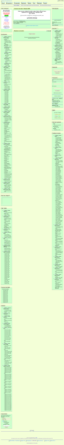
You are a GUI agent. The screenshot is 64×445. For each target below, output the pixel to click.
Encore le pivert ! (7, 87)
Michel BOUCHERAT (59, 150)
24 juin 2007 (6, 102)
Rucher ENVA (6, 104)
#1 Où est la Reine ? (8, 177)
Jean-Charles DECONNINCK (57, 184)
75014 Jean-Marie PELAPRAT (58, 165)
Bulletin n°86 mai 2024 (8, 371)
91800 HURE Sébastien (57, 263)
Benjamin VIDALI (58, 222)
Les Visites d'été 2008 (8, 357)
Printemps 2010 (7, 276)
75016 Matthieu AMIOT (59, 166)
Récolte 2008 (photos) (8, 355)
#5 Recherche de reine (8, 173)
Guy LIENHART (58, 203)
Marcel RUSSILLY (58, 53)
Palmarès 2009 (5, 300)
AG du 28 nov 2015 (7, 332)
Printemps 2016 (7, 264)
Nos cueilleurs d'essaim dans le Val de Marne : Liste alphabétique (58, 287)
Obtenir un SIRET (7, 220)
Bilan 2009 (6, 350)
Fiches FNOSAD (6, 123)
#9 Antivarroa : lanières (8, 136)
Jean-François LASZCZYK (57, 200)
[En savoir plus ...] (40, 440)
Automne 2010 (7, 275)
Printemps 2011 (7, 274)
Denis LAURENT (58, 201)
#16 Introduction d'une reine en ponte (7, 155)
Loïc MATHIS (58, 205)
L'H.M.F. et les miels (59, 40)
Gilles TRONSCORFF (59, 220)
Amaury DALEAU (58, 181)
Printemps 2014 (7, 268)
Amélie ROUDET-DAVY (59, 215)
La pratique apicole (7, 37)
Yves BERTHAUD (58, 137)
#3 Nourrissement (7, 175)
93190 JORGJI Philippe (59, 238)
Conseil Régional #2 (8, 326)
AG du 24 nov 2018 (7, 330)
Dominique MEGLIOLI (59, 207)
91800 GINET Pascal (59, 261)
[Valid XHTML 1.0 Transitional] (14, 440)
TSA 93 (56, 156)
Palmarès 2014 (5, 297)
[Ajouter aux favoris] (57, 106)
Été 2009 (6, 278)
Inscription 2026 (5, 290)
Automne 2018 (7, 260)
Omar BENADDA (58, 171)
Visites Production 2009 (8, 351)
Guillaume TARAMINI (59, 217)
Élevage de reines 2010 (58, 46)
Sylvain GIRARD (58, 190)
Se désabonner (6, 422)
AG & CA (7, 328)
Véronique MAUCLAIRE (57, 145)
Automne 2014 (7, 267)
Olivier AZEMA (58, 169)
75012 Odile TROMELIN (57, 163)
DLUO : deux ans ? (59, 41)
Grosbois (5, 317)
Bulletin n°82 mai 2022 (8, 376)
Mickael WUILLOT (58, 223)
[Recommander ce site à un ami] (58, 106)
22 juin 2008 (6, 101)
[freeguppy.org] (29, 440)
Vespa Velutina (6, 67)
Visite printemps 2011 (8, 345)
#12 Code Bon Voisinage (6, 162)
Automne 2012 (7, 271)
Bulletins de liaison (7, 366)
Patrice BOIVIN (58, 173)
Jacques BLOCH (58, 172)
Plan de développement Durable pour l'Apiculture (7, 227)
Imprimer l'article (35, 25)
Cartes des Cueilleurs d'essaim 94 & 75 (58, 285)
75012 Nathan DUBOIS (59, 161)
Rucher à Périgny (6, 112)
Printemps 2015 (7, 266)
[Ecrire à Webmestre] (55, 106)
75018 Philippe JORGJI (59, 167)
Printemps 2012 (7, 272)
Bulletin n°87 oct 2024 (8, 370)
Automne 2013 (7, 269)
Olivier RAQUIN (58, 212)
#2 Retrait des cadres (8, 176)
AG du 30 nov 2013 (7, 334)
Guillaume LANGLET (59, 198)
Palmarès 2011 (5, 298)
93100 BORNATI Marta (59, 226)
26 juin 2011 (6, 98)
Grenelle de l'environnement (6, 225)
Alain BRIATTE (58, 174)
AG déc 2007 (7, 282)
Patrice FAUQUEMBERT (57, 142)
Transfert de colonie (8, 41)
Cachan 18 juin (7, 231)
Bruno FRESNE (58, 189)
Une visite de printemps (6, 39)
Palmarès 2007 (5, 302)
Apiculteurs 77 (57, 268)
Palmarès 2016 (5, 295)
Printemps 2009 (7, 279)
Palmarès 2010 (5, 299)
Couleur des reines (7, 147)
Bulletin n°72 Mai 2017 (8, 389)
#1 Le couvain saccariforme (6, 125)
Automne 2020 (7, 257)
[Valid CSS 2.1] (52, 440)
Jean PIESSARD (58, 50)
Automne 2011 (7, 273)
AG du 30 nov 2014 (7, 333)
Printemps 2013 (7, 270)
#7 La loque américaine (8, 134)
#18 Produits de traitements (7, 151)
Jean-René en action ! (8, 181)
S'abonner (5, 421)
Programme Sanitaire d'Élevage (7, 246)
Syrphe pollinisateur (59, 34)
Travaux (6, 51)
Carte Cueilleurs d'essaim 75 (58, 283)
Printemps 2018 (7, 261)
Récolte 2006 (7, 364)
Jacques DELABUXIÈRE (57, 52)
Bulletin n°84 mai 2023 (8, 374)
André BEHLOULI (58, 149)
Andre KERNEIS (58, 56)
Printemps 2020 (7, 258)
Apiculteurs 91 (57, 257)
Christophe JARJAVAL (59, 194)
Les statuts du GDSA (8, 236)
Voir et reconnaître (58, 61)
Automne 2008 (7, 281)
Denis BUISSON (58, 175)
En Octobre (6, 53)
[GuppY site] (22, 440)
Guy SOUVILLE (58, 54)
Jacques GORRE (58, 143)
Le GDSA (7, 233)
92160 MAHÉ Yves (58, 250)
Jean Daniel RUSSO (59, 216)
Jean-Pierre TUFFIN (59, 221)
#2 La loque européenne (6, 126)
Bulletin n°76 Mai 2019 (8, 383)
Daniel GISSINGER (59, 191)
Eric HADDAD (58, 193)
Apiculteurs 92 (57, 247)
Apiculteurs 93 (57, 225)
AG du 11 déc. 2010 (8, 337)
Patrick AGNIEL (58, 168)
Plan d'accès (6, 85)
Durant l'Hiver (6, 64)
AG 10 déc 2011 (7, 336)
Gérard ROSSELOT (59, 214)
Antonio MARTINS (58, 204)
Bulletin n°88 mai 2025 (8, 369)
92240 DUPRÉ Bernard (59, 251)
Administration (6, 216)
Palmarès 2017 (5, 294)
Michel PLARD (58, 211)
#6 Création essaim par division (7, 172)
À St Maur (59, 112)
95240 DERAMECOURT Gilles (58, 277)
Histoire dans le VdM (7, 189)
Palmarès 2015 (5, 296)
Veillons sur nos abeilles (57, 60)
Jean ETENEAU (58, 187)
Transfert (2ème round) (8, 362)
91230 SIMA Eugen (58, 260)
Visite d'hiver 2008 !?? (8, 360)
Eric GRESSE (58, 192)
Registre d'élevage (7, 223)
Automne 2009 (7, 277)
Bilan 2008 (6, 354)
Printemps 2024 (7, 253)
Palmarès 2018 (5, 293)
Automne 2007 (7, 283)
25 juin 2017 (6, 93)
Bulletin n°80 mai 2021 (8, 378)
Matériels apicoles (7, 183)
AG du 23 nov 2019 (7, 329)
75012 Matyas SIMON (59, 160)
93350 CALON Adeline (59, 157)
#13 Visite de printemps (6, 160)
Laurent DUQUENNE (59, 186)
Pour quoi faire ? (7, 234)
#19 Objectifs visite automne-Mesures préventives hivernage (7, 149)
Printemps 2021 (7, 256)
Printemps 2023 (7, 255)
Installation (6, 109)
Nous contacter (7, 214)
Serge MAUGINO (58, 206)
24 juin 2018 (6, 92)
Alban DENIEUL (58, 185)
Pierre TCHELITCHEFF (57, 153)
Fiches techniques (7, 144)
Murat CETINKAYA (58, 177)
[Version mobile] (59, 106)
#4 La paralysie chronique (6, 130)
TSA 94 (56, 136)
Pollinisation (57, 32)
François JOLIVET (58, 195)
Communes (57, 279)
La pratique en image (59, 47)
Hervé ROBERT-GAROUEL (58, 152)
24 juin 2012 (6, 97)
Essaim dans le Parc (8, 110)
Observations (8, 49)
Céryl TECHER (58, 218)
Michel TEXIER (58, 219)
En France (56, 112)
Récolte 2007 (7, 361)
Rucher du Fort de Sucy (8, 116)
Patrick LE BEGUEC (59, 202)
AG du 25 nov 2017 (7, 331)
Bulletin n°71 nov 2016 (8, 390)
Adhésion (5, 211)
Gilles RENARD (58, 213)
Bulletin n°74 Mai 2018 (8, 386)
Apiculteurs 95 (57, 275)
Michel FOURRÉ (58, 188)
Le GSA (7, 238)
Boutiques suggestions (7, 185)
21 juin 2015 (6, 95)
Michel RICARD (58, 57)
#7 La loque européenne (6, 170)
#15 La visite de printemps (7, 156)
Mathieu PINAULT (58, 210)
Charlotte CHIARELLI (59, 139)
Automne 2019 (7, 259)
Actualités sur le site (57, 129)
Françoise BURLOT (59, 176)
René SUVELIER (58, 55)
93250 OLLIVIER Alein (59, 241)
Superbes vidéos (57, 31)
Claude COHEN (58, 179)
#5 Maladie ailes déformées (7, 131)
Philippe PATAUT (58, 209)
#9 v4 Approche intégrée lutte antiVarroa (7, 167)
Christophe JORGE (59, 196)
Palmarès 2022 (5, 291)
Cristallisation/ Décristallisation (57, 42)
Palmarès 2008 (5, 301)
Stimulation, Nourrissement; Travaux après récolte (7, 45)
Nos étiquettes (58, 39)
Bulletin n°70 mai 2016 (8, 391)
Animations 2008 (7, 315)
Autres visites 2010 (7, 347)
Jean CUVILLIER (58, 180)
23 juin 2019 (6, 91)
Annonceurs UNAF (7, 187)
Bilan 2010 (6, 346)
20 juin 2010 (6, 99)
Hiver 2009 (6, 280)
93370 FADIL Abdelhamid (57, 245)
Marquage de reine (7, 40)
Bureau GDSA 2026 (8, 235)
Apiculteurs (57, 159)
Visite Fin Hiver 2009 (8, 353)
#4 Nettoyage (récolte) (8, 174)
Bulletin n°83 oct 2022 (8, 375)
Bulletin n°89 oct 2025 (8, 368)
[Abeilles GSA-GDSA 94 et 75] (6, 0)
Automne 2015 (7, 265)
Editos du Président (7, 252)
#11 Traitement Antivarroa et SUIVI (7, 163)
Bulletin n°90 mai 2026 (8, 367)
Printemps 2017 (7, 262)
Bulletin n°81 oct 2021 (8, 377)
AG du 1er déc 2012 (8, 335)
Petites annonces (7, 186)
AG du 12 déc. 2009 (8, 338)
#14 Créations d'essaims (6, 158)
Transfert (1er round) (8, 363)
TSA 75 (56, 148)
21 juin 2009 (6, 100)
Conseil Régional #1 (8, 325)
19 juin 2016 (6, 94)
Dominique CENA (58, 138)
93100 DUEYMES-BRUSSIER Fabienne (58, 230)
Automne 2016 (7, 263)
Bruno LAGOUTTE (58, 197)
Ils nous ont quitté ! (58, 49)
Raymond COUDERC (59, 140)
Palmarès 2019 (5, 292)
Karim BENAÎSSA (58, 170)
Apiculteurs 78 (57, 265)
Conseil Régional (6, 324)
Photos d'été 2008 (7, 356)
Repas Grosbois (6, 90)
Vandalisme (6, 114)
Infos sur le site (56, 127)
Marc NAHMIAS (58, 208)
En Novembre (6, 58)
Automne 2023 (7, 254)
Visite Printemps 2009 (8, 352)
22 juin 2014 (6, 96)
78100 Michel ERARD (59, 266)
